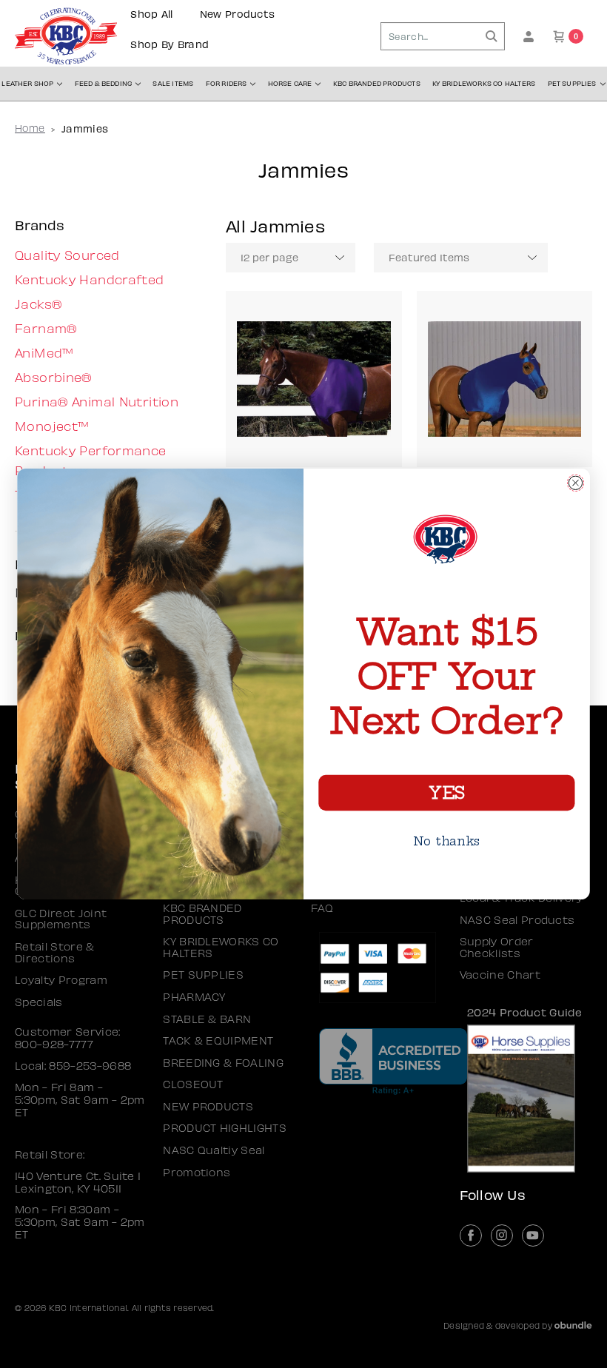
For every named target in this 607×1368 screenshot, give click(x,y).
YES (446, 793)
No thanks (446, 841)
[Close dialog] (576, 482)
